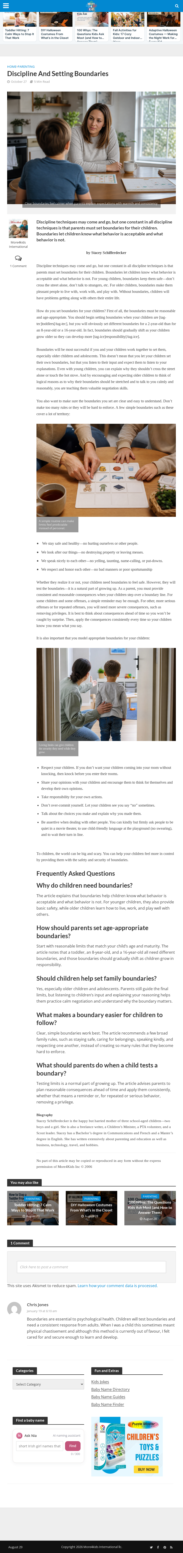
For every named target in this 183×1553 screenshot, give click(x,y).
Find (72, 1446)
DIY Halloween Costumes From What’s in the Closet (91, 1207)
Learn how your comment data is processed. (118, 1285)
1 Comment (18, 266)
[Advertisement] (91, 1523)
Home (11, 66)
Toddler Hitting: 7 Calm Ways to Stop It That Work (32, 1207)
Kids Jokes (100, 1381)
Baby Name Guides (108, 1396)
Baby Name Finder (107, 1404)
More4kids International (18, 244)
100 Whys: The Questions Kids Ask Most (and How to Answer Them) (150, 1207)
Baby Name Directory (110, 1389)
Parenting (26, 66)
